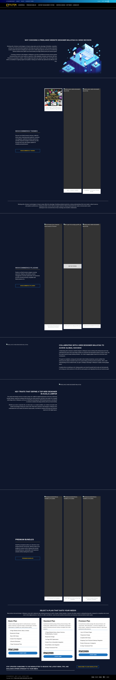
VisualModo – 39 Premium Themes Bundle (91, 191)
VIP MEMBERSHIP (10, 1)
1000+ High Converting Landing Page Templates (73, 599)
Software (69, 5)
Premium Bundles (31, 5)
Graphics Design (60, 5)
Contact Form (29, 1)
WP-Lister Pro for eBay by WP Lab (72, 325)
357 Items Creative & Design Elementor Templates (92, 599)
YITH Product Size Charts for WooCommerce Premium (53, 326)
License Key (76, 5)
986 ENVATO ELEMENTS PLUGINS (91, 325)
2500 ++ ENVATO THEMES (72, 190)
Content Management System (46, 5)
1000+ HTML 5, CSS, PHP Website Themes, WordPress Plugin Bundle (53, 108)
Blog (22, 1)
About (18, 1)
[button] (98, 1)
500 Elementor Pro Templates (53, 598)
